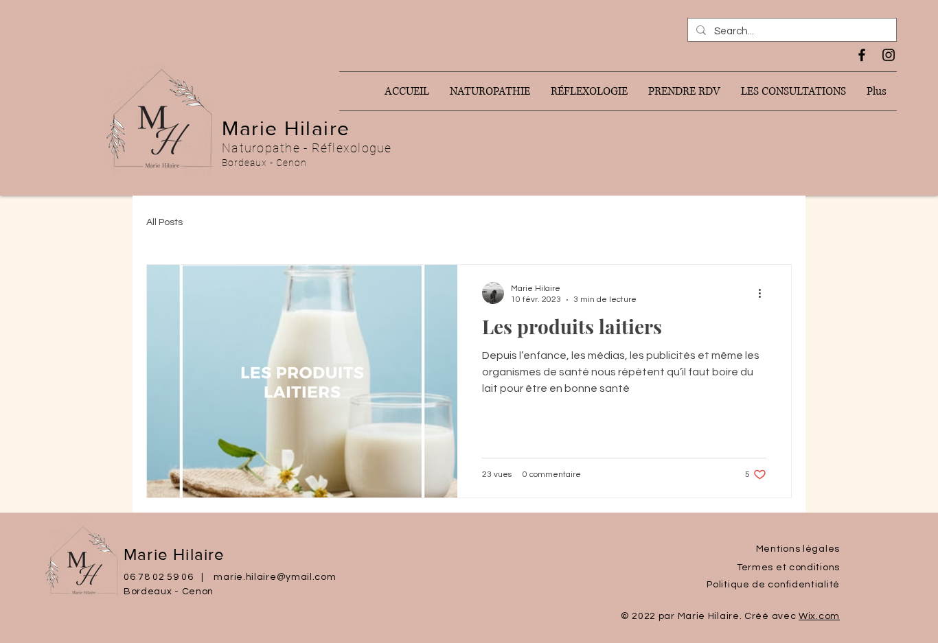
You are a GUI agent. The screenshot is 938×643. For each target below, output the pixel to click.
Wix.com (819, 616)
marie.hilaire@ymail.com (275, 577)
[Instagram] (888, 55)
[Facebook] (862, 55)
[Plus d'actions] (764, 293)
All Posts (164, 222)
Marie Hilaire (286, 128)
